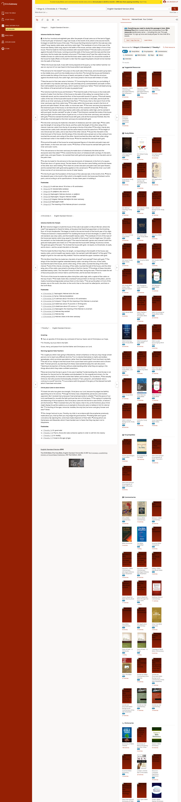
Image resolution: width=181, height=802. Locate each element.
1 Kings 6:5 (46, 192)
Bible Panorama (127, 543)
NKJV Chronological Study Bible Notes (158, 313)
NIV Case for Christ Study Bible (143, 208)
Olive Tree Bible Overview (157, 625)
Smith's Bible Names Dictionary (157, 800)
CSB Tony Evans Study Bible (127, 155)
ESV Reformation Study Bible (157, 155)
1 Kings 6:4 (46, 189)
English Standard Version (50, 449)
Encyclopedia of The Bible (142, 456)
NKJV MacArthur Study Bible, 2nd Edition (127, 369)
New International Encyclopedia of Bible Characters (157, 457)
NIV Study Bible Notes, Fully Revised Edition (127, 287)
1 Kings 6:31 (47, 204)
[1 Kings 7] (116, 117)
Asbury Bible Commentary (141, 519)
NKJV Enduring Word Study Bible (127, 342)
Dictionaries (129, 723)
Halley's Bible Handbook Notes (157, 569)
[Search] (175, 9)
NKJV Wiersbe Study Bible (141, 395)
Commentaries (130, 497)
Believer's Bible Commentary (157, 519)
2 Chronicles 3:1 (48, 293)
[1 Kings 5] (35, 117)
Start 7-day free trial (132, 40)
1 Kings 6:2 (46, 186)
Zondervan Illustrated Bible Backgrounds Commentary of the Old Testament (128, 708)
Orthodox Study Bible (142, 421)
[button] (170, 2)
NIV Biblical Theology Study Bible (127, 209)
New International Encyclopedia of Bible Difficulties (128, 484)
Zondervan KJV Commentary (141, 705)
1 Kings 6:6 (46, 194)
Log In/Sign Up (172, 2)
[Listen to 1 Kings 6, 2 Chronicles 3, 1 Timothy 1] (58, 19)
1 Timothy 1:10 (48, 433)
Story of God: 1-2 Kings (142, 650)
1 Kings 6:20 (47, 199)
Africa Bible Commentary (126, 519)
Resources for (141, 47)
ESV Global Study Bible (142, 155)
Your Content (147, 19)
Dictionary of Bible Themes (128, 744)
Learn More (148, 40)
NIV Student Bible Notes (157, 261)
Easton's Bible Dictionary (156, 744)
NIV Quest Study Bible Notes (127, 261)
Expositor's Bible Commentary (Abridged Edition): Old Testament (128, 90)
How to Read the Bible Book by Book (128, 598)
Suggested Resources (132, 67)
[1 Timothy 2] (116, 384)
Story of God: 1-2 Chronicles (127, 650)
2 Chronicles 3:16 (49, 317)
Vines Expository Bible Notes (157, 421)
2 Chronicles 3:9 (48, 306)
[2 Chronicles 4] (116, 267)
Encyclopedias (130, 435)
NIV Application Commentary (142, 625)
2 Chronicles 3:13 (49, 314)
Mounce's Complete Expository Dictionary (125, 119)
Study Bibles (129, 133)
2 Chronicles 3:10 (49, 309)
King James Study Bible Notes (127, 180)
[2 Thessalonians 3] (35, 384)
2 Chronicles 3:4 (48, 301)
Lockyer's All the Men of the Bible (142, 771)
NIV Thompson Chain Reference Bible (142, 287)
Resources (126, 19)
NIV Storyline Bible (143, 260)
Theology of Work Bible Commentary (158, 650)
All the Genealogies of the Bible (128, 456)
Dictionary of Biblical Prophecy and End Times (142, 745)
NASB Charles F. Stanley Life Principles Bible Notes (142, 181)
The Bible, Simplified (140, 544)
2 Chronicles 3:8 (48, 304)
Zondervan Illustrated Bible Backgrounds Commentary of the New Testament (158, 678)
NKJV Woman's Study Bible (156, 395)
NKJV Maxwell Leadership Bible (142, 368)
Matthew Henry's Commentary (157, 598)
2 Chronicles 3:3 (48, 296)
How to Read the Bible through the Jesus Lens (142, 598)
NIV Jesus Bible (156, 235)
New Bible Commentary (156, 89)
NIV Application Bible (157, 180)
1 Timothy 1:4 (47, 430)
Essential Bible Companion (156, 544)
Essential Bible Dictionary (126, 771)
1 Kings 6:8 (46, 197)
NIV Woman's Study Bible (156, 286)
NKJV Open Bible (142, 799)
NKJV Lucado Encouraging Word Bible (158, 342)
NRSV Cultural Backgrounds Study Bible (128, 421)
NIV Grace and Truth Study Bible (142, 235)
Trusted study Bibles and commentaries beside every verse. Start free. (98, 2)
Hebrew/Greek (137, 19)
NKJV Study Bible (127, 395)
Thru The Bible (127, 674)
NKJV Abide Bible (127, 312)
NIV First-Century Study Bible (127, 235)
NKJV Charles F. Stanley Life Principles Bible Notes (142, 314)
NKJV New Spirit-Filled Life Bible (157, 368)
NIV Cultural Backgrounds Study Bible (158, 209)
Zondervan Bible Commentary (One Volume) (143, 676)
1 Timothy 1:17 (48, 438)
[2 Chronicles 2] (35, 267)
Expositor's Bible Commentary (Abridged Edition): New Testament (143, 90)
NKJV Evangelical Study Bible (142, 342)
